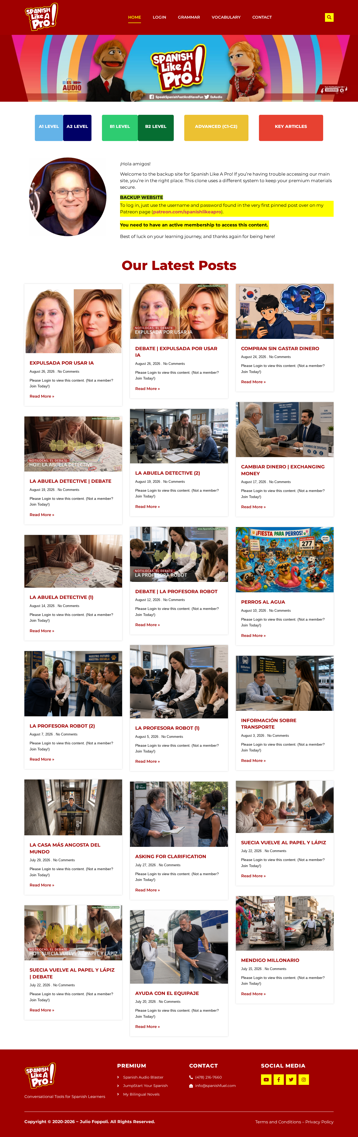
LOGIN (159, 17)
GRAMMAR (189, 17)
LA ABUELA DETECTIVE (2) (167, 473)
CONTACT (262, 17)
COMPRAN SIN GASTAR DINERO (280, 348)
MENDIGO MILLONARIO (270, 960)
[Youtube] (266, 1079)
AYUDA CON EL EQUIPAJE (167, 993)
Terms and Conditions (278, 1121)
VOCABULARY (226, 17)
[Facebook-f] (279, 1079)
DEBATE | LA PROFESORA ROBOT (176, 591)
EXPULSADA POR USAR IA (62, 363)
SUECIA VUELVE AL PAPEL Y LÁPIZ (283, 843)
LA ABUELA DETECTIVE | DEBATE (70, 481)
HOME (134, 17)
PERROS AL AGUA (263, 602)
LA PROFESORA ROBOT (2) (62, 726)
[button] (329, 17)
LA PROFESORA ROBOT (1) (167, 728)
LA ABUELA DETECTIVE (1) (61, 597)
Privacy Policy (319, 1121)
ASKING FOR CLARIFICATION (170, 856)
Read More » (42, 396)
